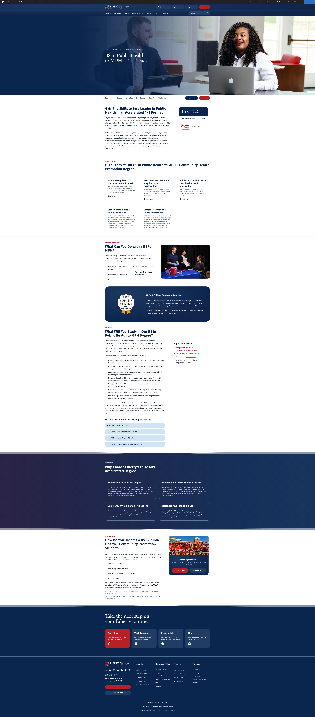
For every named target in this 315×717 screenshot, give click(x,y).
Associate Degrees (179, 670)
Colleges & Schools (141, 674)
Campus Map (196, 670)
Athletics (34, 1)
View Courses (195, 113)
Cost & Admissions (137, 13)
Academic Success (141, 670)
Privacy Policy (162, 711)
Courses (143, 98)
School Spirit (164, 13)
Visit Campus (196, 673)
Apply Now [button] (204, 7)
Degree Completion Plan (190, 353)
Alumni (45, 1)
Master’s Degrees (179, 678)
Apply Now (266, 1)
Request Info (253, 1)
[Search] (207, 13)
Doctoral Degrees (179, 681)
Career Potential (131, 98)
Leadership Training (141, 677)
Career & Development (142, 685)
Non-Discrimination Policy (147, 711)
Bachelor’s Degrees (179, 674)
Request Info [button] (117, 693)
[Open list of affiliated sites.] (64, 2)
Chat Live (179, 7)
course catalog (191, 357)
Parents (56, 1)
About (156, 13)
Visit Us (279, 1)
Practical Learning (141, 681)
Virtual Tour (196, 676)
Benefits (152, 98)
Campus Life (117, 13)
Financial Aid (158, 686)
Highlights (118, 98)
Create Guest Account (293, 1)
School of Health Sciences (188, 350)
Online (9, 1)
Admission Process (160, 670)
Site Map (173, 711)
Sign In (309, 1)
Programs (108, 13)
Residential (21, 1)
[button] (191, 98)
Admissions (162, 98)
